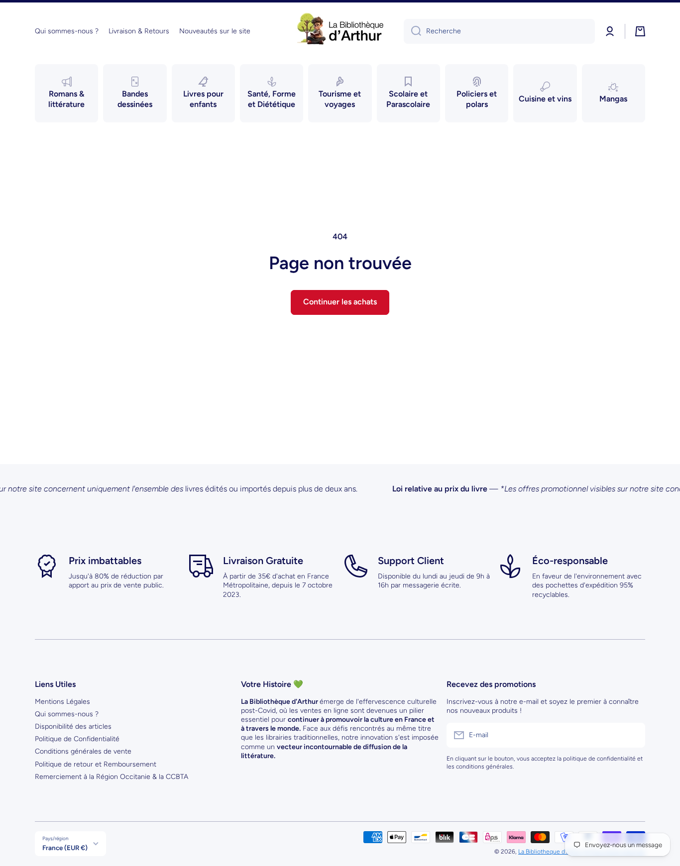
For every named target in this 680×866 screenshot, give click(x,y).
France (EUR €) (65, 848)
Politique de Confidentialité (77, 739)
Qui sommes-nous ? (67, 714)
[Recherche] (412, 31)
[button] (640, 31)
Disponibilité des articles (73, 726)
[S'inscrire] (632, 735)
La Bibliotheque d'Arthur (550, 851)
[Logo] (340, 31)
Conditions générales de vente (83, 751)
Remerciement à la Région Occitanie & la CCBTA (111, 776)
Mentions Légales (62, 701)
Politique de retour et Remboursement (95, 764)
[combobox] (499, 31)
